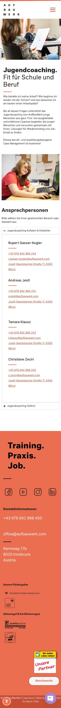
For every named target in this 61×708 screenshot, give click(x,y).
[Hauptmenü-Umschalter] (53, 10)
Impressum (28, 698)
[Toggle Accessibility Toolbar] (6, 701)
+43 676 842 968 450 (22, 518)
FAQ (36, 701)
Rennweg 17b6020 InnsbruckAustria (17, 554)
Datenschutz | (43, 698)
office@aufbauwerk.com (24, 534)
